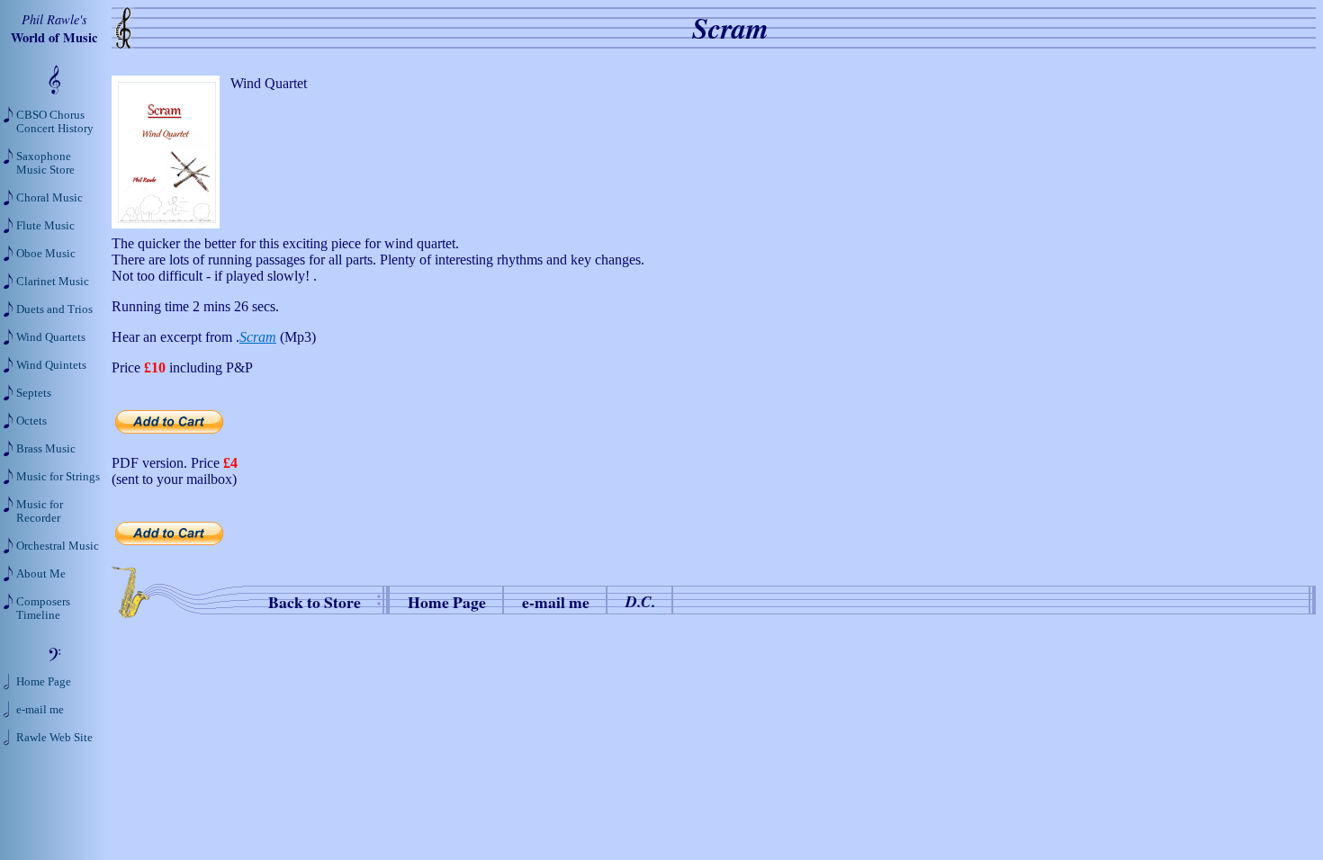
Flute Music (45, 225)
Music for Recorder (39, 511)
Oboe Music (46, 253)
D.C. (640, 601)
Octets (31, 421)
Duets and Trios (54, 309)
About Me (41, 574)
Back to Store (314, 602)
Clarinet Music (52, 281)
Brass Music (46, 449)
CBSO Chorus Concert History (55, 122)
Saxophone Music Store (45, 163)
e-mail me (556, 602)
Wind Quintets (51, 365)
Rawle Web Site (54, 737)
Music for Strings (58, 476)
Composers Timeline (43, 609)
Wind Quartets (51, 337)
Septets (33, 393)
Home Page (447, 602)
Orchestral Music (57, 546)
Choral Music (49, 198)
